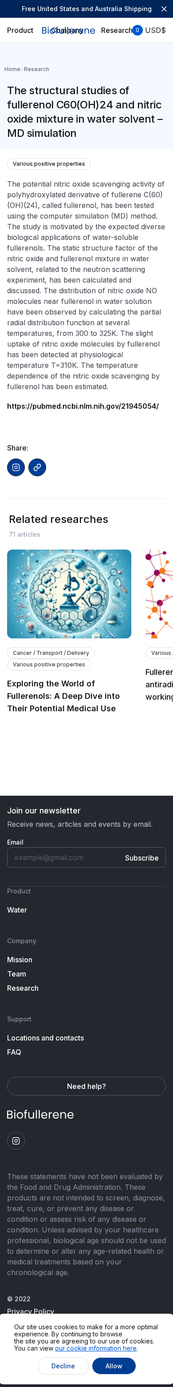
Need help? (86, 1086)
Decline (63, 1366)
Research (36, 69)
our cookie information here (96, 1348)
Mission (19, 959)
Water (17, 909)
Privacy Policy (30, 1311)
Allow (114, 1366)
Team (16, 973)
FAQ (14, 1052)
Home (12, 69)
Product (20, 30)
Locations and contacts (45, 1037)
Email (15, 842)
